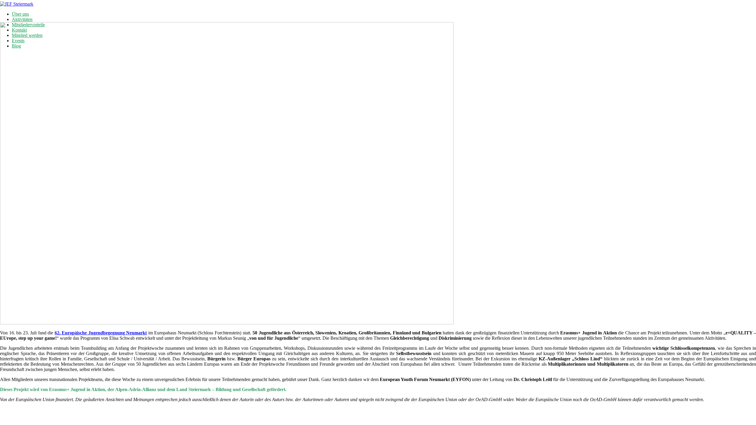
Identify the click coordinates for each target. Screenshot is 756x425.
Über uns (20, 14)
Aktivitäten (22, 19)
